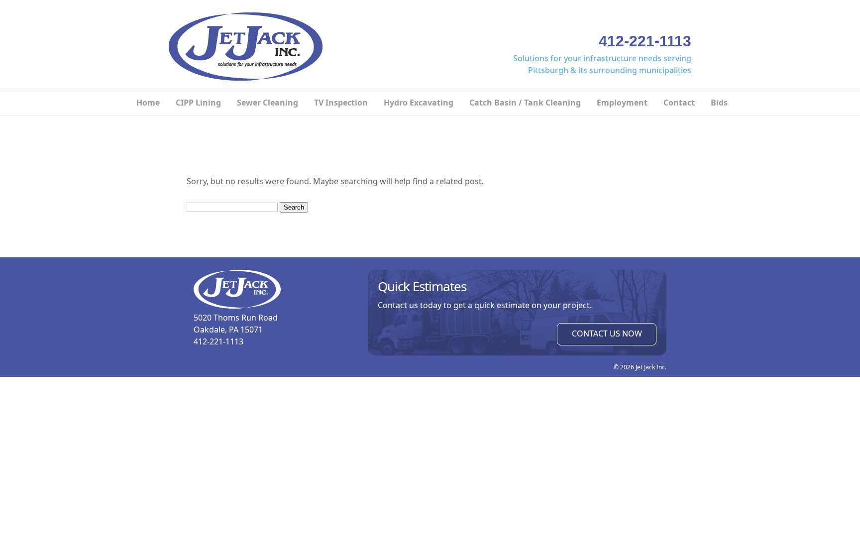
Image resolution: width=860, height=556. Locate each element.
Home (148, 102)
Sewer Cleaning (267, 102)
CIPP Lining (198, 102)
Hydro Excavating (418, 102)
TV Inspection (341, 102)
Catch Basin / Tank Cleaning (525, 102)
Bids (719, 102)
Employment (622, 102)
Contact (679, 102)
